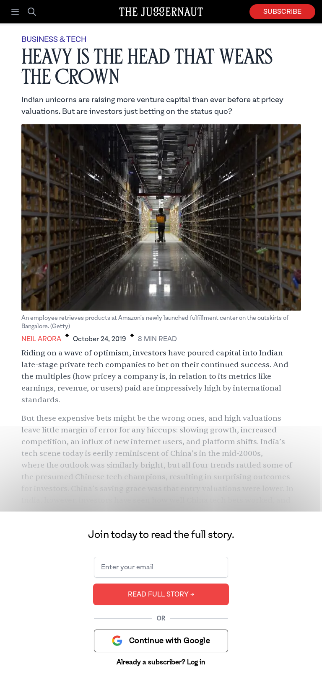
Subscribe (282, 11)
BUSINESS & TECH (53, 39)
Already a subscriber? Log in (161, 662)
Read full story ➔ (161, 594)
